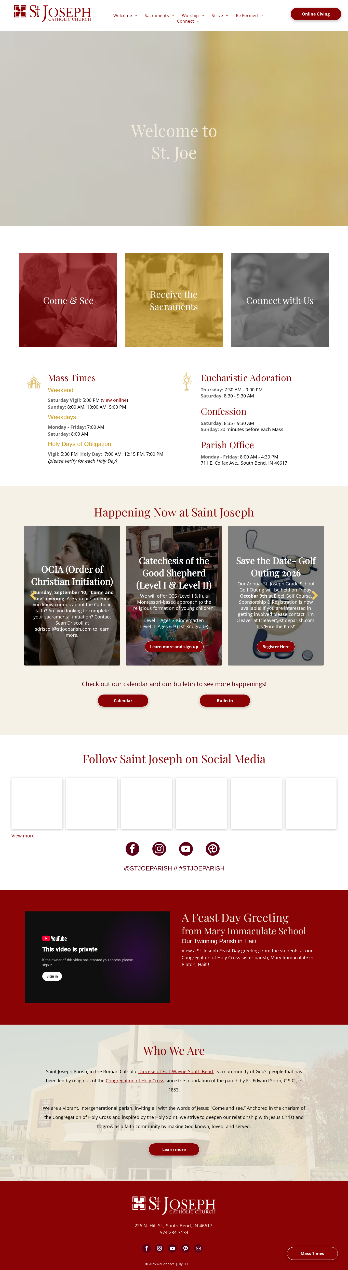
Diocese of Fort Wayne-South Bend (175, 1071)
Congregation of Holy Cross (135, 1080)
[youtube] (186, 849)
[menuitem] (125, 15)
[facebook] (132, 849)
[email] (198, 1249)
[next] (315, 595)
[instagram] (159, 849)
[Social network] (212, 849)
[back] (33, 595)
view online (114, 400)
